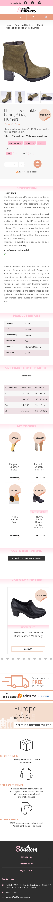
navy (23, 245)
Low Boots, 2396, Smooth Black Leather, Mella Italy (28, 634)
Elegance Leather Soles (14, 466)
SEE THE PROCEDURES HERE (33, 725)
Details (28, 143)
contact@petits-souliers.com (18, 897)
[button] (7, 659)
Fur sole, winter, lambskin (39, 466)
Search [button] (20, 17)
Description (14, 143)
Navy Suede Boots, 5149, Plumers (39, 522)
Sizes (40, 143)
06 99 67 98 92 (12, 892)
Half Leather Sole (14, 519)
